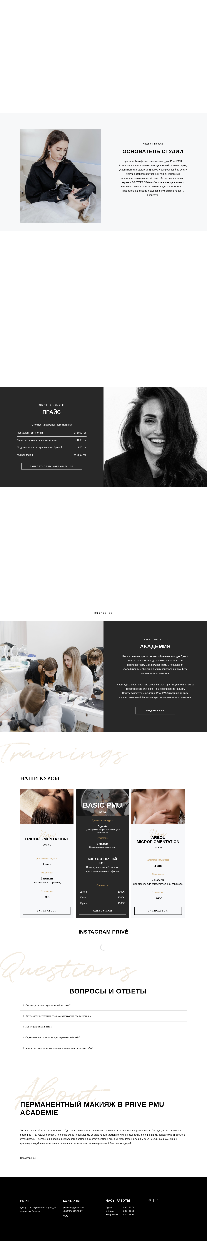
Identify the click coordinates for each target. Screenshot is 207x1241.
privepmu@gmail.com (73, 1207)
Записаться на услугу (103, 358)
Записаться (47, 911)
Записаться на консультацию (52, 466)
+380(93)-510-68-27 (73, 1211)
